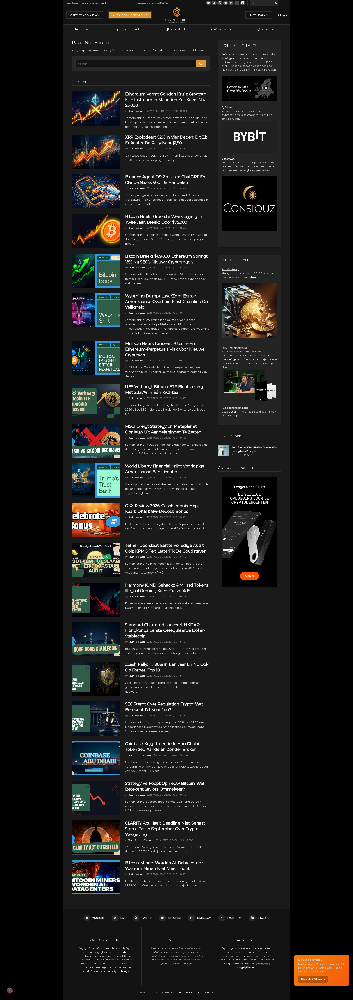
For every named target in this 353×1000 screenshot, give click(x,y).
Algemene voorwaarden (184, 992)
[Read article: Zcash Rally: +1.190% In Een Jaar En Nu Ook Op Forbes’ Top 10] (96, 679)
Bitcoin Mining (223, 29)
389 (184, 874)
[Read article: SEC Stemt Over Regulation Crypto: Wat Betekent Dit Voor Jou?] (96, 718)
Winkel (104, 2)
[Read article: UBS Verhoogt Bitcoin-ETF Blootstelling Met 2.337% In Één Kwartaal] (96, 401)
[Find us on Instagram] (231, 3)
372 (184, 228)
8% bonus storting (131, 15)
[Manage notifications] (10, 990)
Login (283, 15)
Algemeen (269, 29)
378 (184, 794)
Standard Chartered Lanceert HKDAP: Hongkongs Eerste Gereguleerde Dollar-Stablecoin (165, 630)
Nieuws (85, 29)
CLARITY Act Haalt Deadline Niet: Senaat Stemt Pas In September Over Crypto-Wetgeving (165, 829)
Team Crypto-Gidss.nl (139, 755)
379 (184, 596)
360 (184, 111)
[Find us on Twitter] (219, 3)
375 (184, 267)
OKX (224, 54)
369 (184, 188)
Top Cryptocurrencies (128, 29)
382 (184, 715)
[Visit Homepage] (176, 15)
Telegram (261, 15)
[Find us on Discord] (242, 3)
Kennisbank (178, 29)
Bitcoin (233, 411)
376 (184, 477)
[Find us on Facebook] (237, 3)
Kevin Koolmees (136, 111)
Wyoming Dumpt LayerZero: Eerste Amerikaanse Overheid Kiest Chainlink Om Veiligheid (167, 301)
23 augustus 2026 (160, 148)
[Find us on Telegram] (225, 3)
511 (183, 517)
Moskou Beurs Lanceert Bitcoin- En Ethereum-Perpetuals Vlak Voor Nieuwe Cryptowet (164, 349)
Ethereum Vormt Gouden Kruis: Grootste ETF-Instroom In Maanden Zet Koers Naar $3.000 (166, 100)
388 (184, 148)
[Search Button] (275, 3)
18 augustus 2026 (160, 360)
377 (184, 675)
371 (184, 312)
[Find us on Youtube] (208, 3)
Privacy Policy (205, 992)
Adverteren (72, 2)
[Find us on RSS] (214, 3)
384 (184, 641)
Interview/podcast (89, 2)
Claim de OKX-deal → (313, 979)
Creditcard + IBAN (84, 15)
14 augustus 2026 (160, 596)
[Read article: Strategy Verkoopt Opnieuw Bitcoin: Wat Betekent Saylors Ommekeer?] (96, 798)
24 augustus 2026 (160, 111)
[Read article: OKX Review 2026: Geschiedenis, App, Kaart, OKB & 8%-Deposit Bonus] (96, 520)
